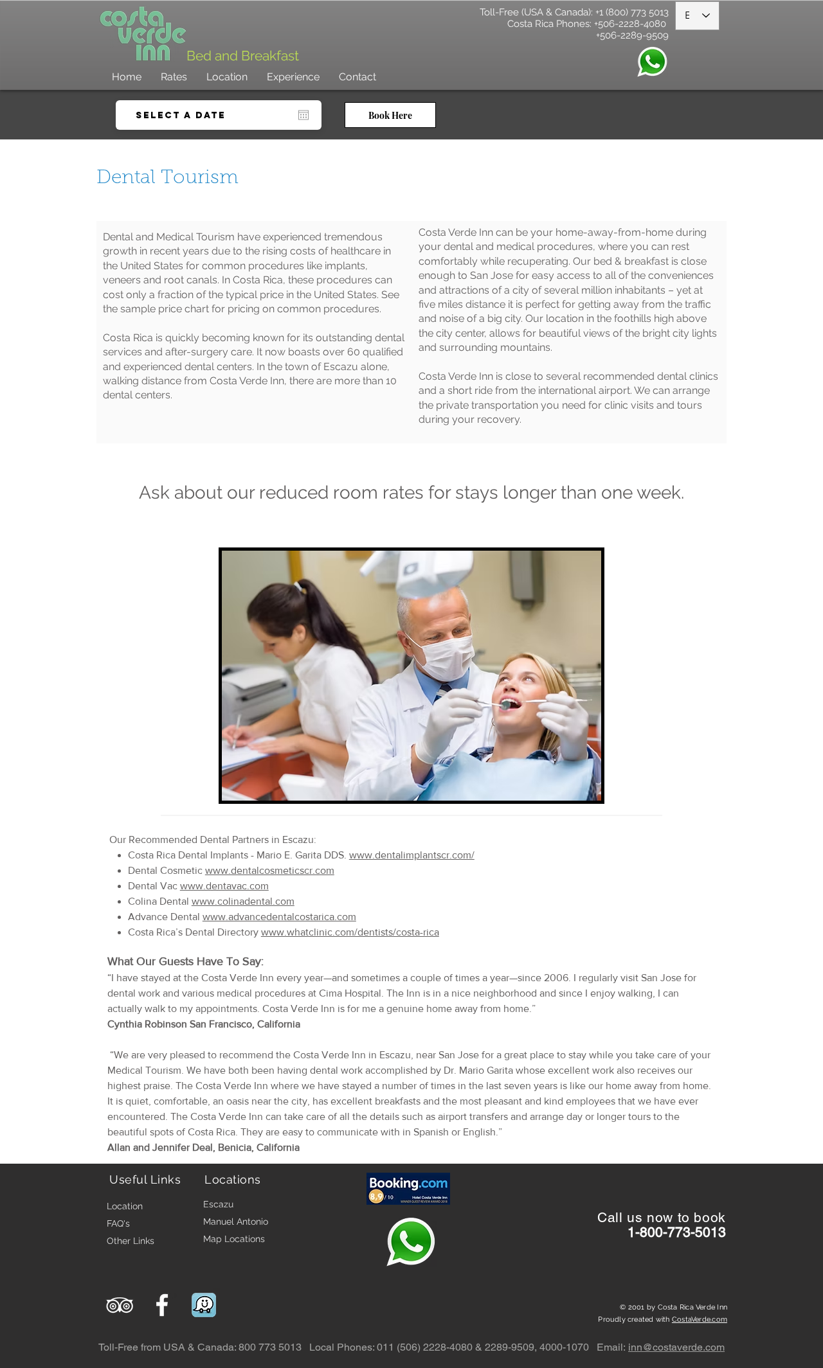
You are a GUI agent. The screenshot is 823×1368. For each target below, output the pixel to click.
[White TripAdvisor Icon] (119, 1305)
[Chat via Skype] (689, 1186)
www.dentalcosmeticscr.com (269, 870)
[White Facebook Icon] (162, 1305)
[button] (293, 77)
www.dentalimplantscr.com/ (412, 854)
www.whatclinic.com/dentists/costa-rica (350, 932)
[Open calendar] (303, 115)
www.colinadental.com (243, 901)
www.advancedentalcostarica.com (279, 916)
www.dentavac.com (224, 885)
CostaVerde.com (699, 1319)
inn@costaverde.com (676, 1347)
